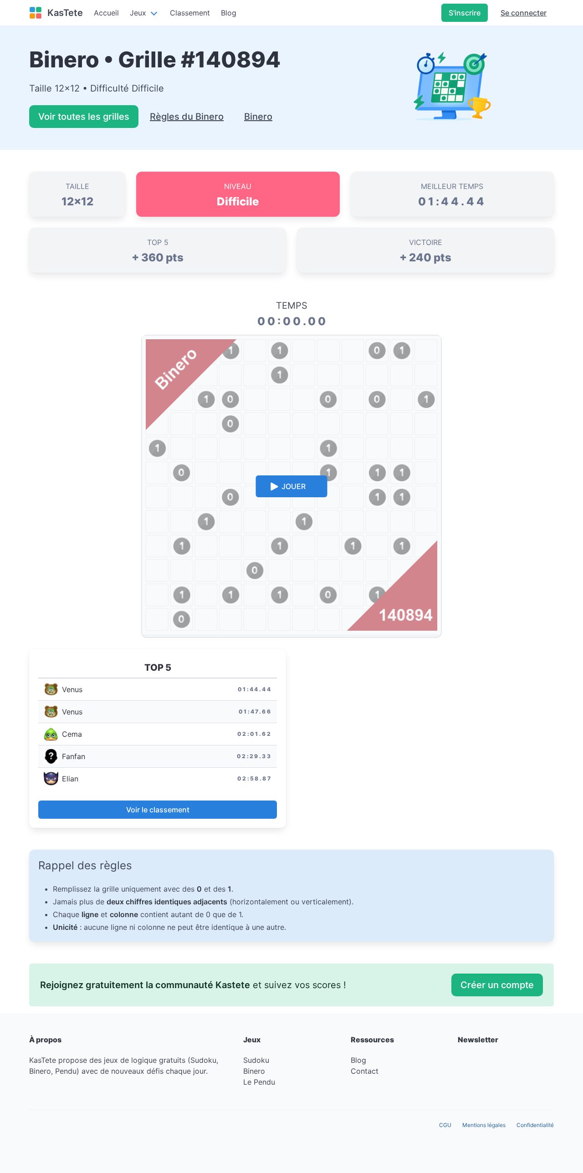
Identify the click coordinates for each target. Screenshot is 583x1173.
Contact (364, 1071)
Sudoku (256, 1060)
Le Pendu (259, 1081)
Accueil (106, 12)
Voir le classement (157, 809)
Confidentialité (535, 1125)
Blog (358, 1060)
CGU (445, 1125)
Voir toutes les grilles (83, 116)
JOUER (293, 486)
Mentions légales (484, 1125)
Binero (258, 116)
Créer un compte (497, 984)
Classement (190, 12)
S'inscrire (465, 12)
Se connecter (524, 12)
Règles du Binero (187, 116)
